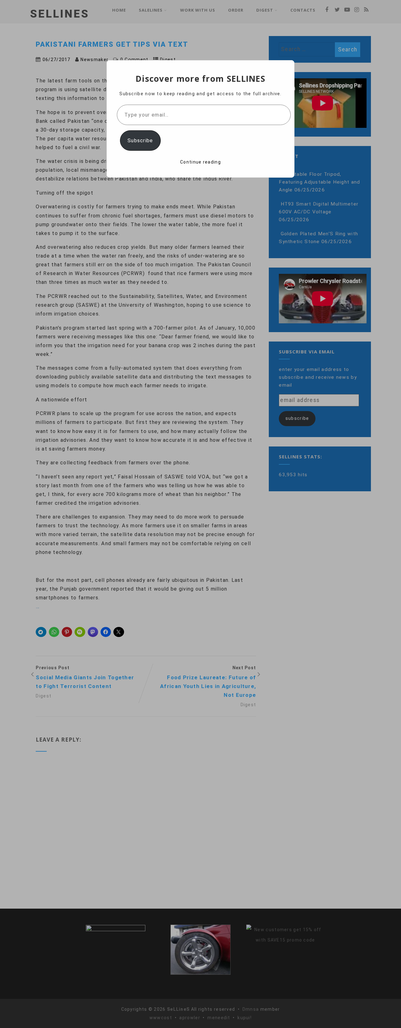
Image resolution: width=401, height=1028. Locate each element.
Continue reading (200, 161)
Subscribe (140, 141)
